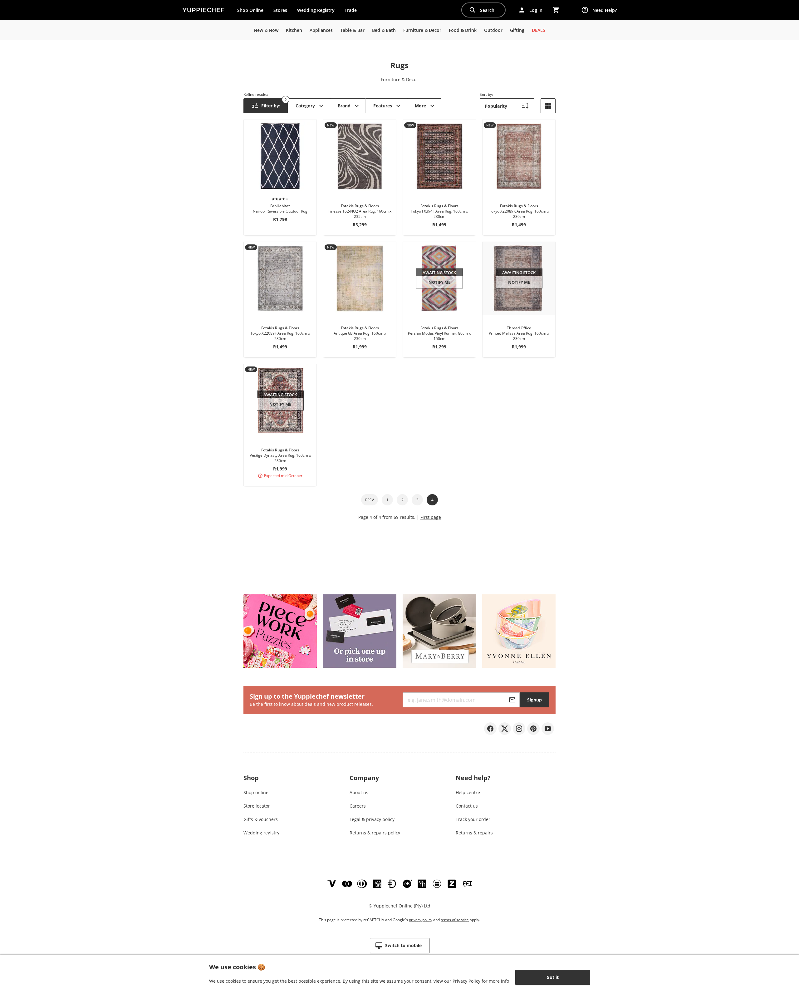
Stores (280, 10)
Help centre (468, 792)
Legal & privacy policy (372, 819)
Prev (369, 500)
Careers (358, 806)
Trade (353, 11)
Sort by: (486, 94)
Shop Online (250, 10)
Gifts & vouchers (260, 819)
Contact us (467, 806)
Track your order (473, 819)
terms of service (455, 919)
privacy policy (420, 919)
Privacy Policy (466, 981)
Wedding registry (261, 833)
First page (430, 517)
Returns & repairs (474, 833)
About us (359, 792)
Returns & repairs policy (375, 833)
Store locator (256, 806)
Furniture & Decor (399, 79)
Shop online (255, 792)
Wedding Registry (316, 10)
